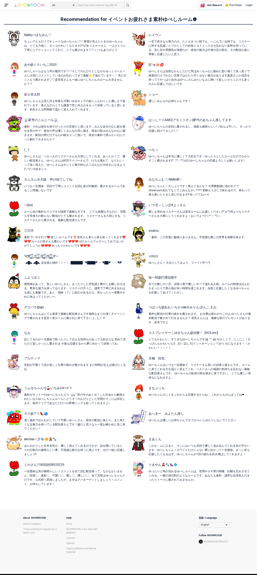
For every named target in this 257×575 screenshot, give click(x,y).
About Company (32, 524)
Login (249, 5)
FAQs (69, 524)
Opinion (70, 543)
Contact (70, 538)
